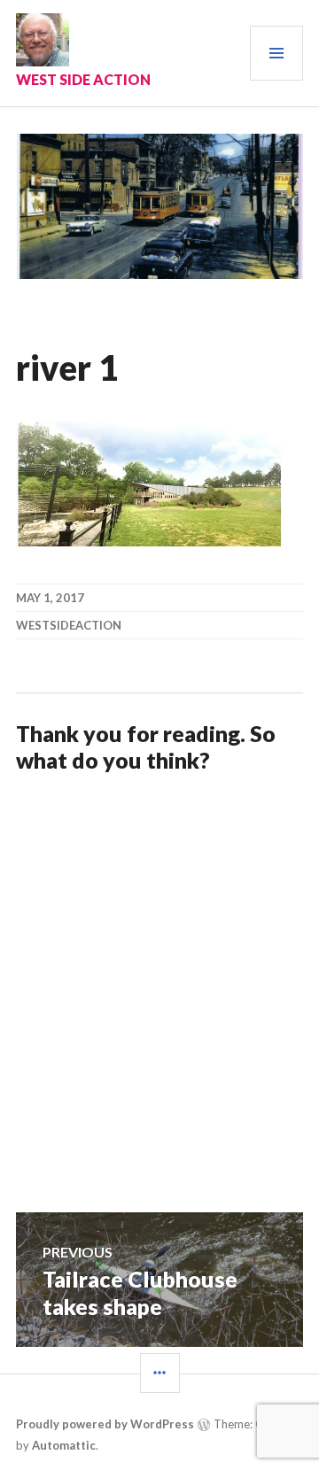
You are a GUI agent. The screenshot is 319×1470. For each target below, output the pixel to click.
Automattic (64, 1445)
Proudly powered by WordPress (105, 1424)
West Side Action (83, 79)
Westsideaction (68, 625)
